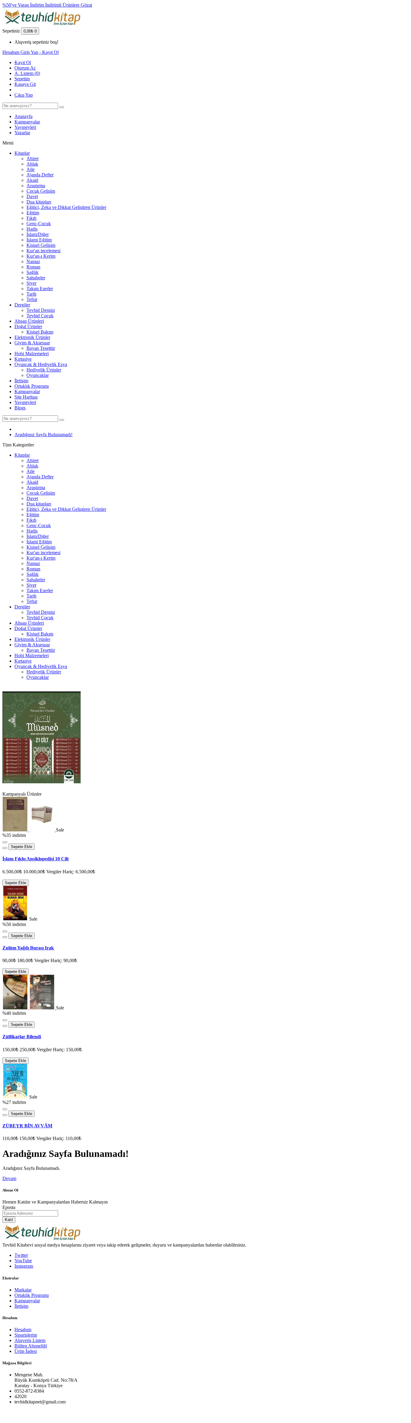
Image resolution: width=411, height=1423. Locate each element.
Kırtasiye (23, 359)
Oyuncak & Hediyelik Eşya (40, 364)
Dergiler (22, 304)
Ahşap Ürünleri (29, 321)
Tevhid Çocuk (40, 315)
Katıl (9, 1219)
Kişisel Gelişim (40, 245)
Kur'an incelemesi (43, 250)
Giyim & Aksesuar (32, 342)
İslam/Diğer (37, 234)
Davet (32, 196)
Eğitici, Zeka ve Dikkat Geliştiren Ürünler (66, 207)
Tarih (31, 294)
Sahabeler (35, 277)
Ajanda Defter (40, 174)
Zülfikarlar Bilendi (21, 1036)
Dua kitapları (38, 201)
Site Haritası (26, 396)
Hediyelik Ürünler (43, 369)
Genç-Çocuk (38, 223)
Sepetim (22, 78)
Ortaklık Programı (31, 386)
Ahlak (32, 163)
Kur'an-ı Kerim (40, 256)
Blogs (20, 407)
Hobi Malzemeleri (31, 353)
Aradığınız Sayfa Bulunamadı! (43, 434)
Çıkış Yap (23, 95)
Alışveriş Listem (29, 1340)
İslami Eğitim (39, 239)
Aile (30, 169)
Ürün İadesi (25, 1351)
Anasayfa (23, 116)
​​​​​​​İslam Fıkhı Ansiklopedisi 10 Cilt (35, 858)
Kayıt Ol (22, 62)
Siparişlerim (25, 1335)
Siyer (31, 283)
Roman (33, 266)
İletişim (21, 380)
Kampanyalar (27, 121)
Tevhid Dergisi (40, 310)
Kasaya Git (25, 84)
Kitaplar (22, 153)
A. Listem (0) (27, 73)
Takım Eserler (39, 288)
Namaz (33, 261)
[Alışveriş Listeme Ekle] (4, 842)
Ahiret (32, 158)
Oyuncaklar (37, 375)
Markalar (23, 1289)
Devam (9, 1178)
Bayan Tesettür (40, 348)
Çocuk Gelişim (40, 191)
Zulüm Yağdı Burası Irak (28, 947)
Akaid (32, 180)
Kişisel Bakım (39, 331)
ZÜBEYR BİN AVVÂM (27, 1125)
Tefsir (31, 299)
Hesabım (22, 1329)
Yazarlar (22, 132)
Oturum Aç (25, 67)
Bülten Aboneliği (30, 1345)
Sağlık (32, 272)
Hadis (32, 228)
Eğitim (32, 212)
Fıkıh (31, 218)
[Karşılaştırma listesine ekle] (4, 848)
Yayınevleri (25, 127)
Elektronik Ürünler (32, 337)
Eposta (8, 1207)
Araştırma (35, 185)
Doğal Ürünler (28, 326)
